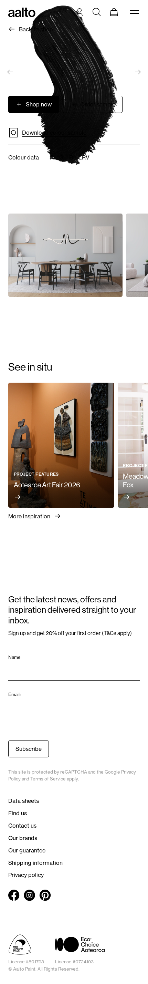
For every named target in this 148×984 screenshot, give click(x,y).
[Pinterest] (45, 895)
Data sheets (23, 800)
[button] (93, 104)
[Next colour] (138, 72)
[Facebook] (14, 895)
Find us (17, 813)
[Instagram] (29, 895)
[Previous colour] (10, 72)
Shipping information (35, 862)
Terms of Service (48, 778)
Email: (15, 694)
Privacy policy (26, 874)
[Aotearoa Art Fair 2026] (61, 445)
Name (15, 657)
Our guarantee (26, 850)
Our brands (22, 838)
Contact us (22, 825)
